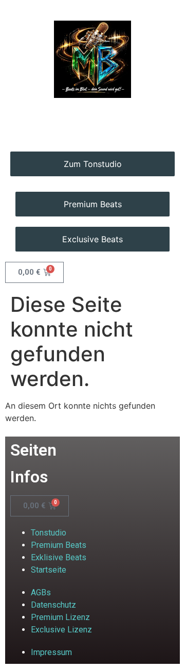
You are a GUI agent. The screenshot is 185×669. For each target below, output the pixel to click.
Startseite (48, 570)
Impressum (51, 652)
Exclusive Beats (92, 239)
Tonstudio (48, 533)
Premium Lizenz (60, 617)
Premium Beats (93, 204)
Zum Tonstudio (93, 164)
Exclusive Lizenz (61, 629)
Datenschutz (53, 605)
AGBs (41, 592)
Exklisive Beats (58, 557)
